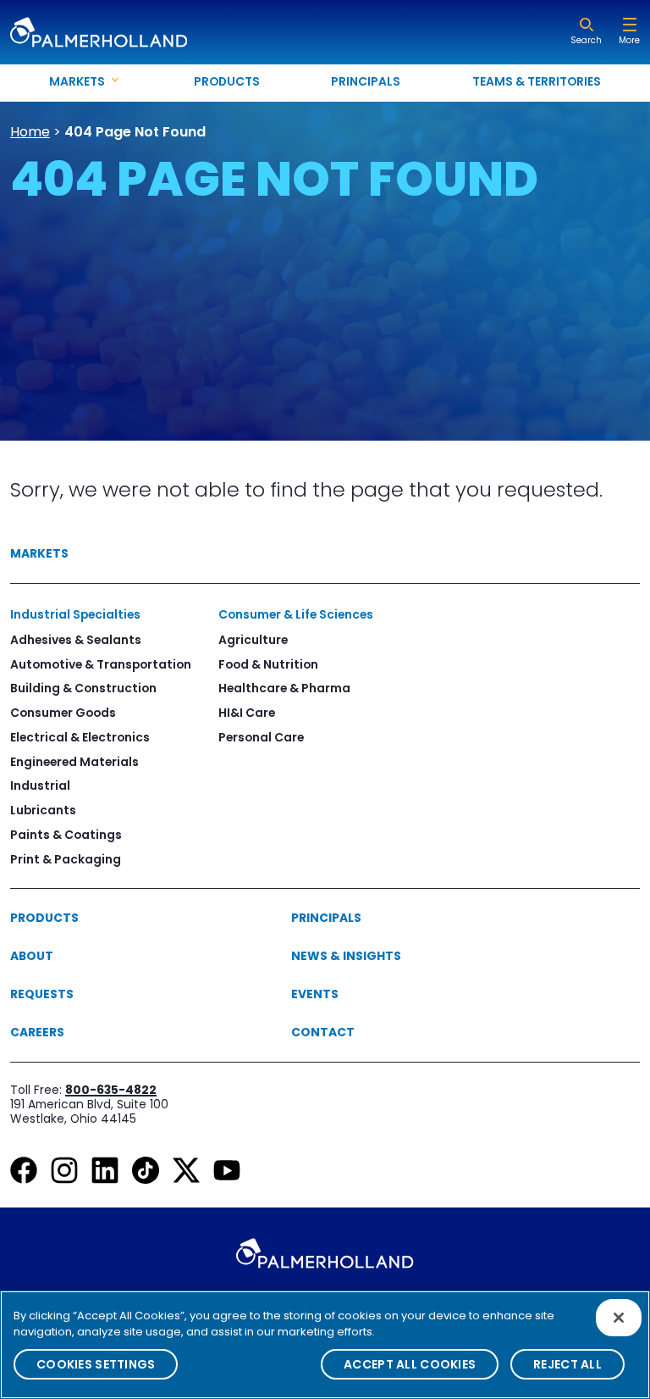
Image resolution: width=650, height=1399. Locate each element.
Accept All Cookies (410, 1364)
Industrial (40, 785)
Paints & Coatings (66, 834)
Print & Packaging (65, 859)
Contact (323, 1032)
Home (30, 132)
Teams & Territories (536, 81)
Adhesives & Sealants (75, 639)
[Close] (619, 1317)
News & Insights (346, 955)
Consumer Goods (63, 712)
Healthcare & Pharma (284, 688)
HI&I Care (246, 712)
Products (227, 81)
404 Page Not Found (135, 132)
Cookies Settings (95, 1364)
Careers (37, 1032)
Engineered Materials (74, 761)
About (31, 955)
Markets (39, 553)
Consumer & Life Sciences (295, 614)
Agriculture (253, 639)
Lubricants (43, 810)
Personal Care (261, 737)
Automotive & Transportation (100, 664)
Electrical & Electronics (80, 737)
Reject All (567, 1364)
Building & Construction (83, 688)
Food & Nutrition (268, 664)
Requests (42, 993)
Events (315, 993)
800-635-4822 (111, 1089)
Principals (365, 81)
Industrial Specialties (75, 614)
